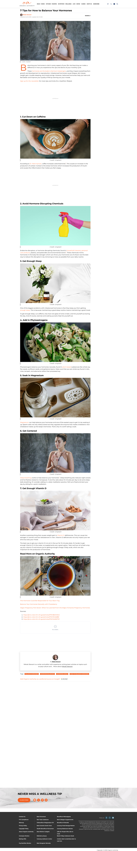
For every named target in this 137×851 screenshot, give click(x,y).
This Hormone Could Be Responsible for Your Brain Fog (39, 601)
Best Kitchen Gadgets (43, 831)
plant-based (66, 367)
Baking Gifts (22, 839)
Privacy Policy (23, 825)
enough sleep (25, 310)
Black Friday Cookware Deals (65, 836)
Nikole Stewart (27, 14)
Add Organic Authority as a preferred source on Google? (40, 679)
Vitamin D (60, 535)
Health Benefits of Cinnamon (45, 828)
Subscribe (96, 4)
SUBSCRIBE (24, 800)
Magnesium (24, 422)
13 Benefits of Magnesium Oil (45, 822)
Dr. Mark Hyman (35, 164)
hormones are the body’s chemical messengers (49, 71)
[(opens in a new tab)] (107, 4)
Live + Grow (76, 4)
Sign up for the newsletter (29, 81)
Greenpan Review (24, 836)
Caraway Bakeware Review (65, 828)
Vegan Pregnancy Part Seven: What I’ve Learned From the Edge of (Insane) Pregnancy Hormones (55, 608)
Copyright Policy (23, 828)
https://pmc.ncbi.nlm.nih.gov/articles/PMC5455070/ (41, 619)
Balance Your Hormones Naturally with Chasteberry (38, 604)
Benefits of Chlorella (63, 822)
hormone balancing (47, 674)
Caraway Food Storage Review (66, 825)
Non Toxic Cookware (43, 819)
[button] (117, 4)
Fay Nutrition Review (25, 843)
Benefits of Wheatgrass (64, 816)
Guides (83, 4)
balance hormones (31, 674)
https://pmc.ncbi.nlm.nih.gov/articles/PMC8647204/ (41, 615)
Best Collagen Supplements (65, 819)
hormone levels (62, 674)
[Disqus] (55, 703)
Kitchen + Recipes (51, 4)
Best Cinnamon (41, 816)
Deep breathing (25, 478)
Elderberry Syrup (42, 836)
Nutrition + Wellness (64, 4)
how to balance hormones (79, 674)
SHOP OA (89, 4)
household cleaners (74, 250)
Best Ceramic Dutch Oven (44, 825)
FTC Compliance (23, 819)
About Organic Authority (26, 831)
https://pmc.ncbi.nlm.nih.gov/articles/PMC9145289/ (41, 617)
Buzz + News (41, 4)
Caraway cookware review (44, 839)
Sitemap (21, 822)
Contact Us (22, 816)
